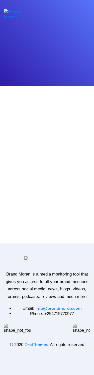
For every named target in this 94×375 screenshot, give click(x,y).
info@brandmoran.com (59, 308)
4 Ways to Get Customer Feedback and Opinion (39, 211)
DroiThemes (36, 344)
